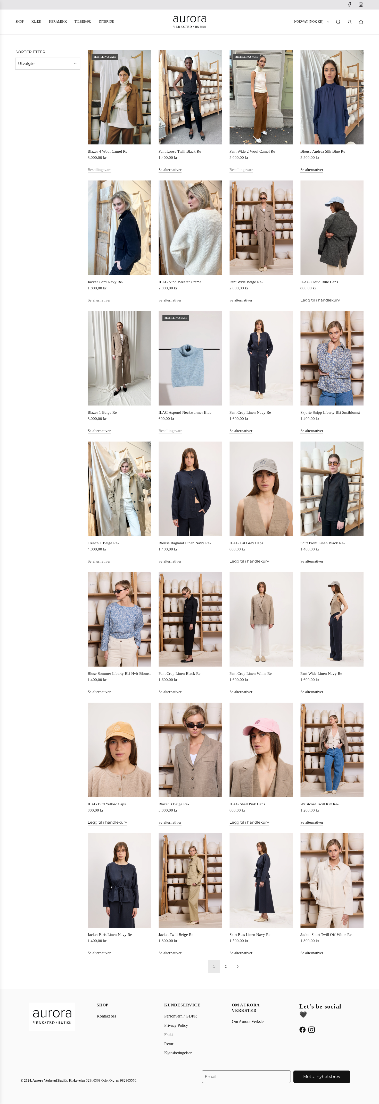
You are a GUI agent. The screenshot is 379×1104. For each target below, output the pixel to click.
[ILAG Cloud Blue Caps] (332, 227)
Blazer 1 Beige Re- (103, 412)
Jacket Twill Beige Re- (177, 935)
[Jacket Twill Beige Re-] (190, 880)
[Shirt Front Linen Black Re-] (332, 489)
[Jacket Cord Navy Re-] (119, 227)
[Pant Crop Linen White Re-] (261, 619)
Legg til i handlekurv (320, 300)
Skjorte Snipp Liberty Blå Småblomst (330, 412)
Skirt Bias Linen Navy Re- (250, 935)
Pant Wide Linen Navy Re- (321, 673)
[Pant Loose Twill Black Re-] (190, 97)
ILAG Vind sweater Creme (180, 282)
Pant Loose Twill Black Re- (180, 151)
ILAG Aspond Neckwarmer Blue (185, 412)
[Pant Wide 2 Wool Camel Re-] (261, 97)
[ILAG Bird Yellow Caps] (119, 750)
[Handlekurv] (361, 22)
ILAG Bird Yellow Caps (107, 804)
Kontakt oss (106, 1016)
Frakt (168, 1034)
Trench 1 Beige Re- (103, 543)
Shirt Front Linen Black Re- (322, 543)
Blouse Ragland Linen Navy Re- (185, 543)
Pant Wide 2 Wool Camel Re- (252, 151)
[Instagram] (361, 4)
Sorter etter (30, 52)
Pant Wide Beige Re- (246, 282)
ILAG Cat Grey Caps (246, 543)
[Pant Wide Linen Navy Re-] (332, 619)
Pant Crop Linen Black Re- (180, 673)
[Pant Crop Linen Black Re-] (190, 619)
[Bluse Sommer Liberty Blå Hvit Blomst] (119, 619)
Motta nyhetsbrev (321, 1076)
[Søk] (338, 22)
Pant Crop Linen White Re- (251, 673)
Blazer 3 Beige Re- (174, 804)
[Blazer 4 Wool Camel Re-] (119, 97)
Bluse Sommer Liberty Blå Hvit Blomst (119, 673)
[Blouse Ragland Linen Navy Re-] (190, 489)
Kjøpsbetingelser (178, 1053)
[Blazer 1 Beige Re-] (119, 358)
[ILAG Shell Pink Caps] (261, 750)
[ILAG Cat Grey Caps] (261, 489)
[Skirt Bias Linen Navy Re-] (261, 880)
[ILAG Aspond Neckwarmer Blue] (190, 358)
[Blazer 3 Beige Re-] (190, 750)
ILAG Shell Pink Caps (247, 804)
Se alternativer (170, 170)
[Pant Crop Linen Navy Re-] (261, 358)
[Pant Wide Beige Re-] (261, 227)
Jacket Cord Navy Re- (105, 282)
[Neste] (237, 966)
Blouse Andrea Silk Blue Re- (323, 151)
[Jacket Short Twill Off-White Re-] (332, 880)
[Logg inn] (349, 22)
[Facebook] (349, 4)
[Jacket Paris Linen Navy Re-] (119, 880)
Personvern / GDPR (180, 1016)
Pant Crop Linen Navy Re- (250, 412)
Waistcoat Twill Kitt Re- (319, 804)
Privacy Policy (176, 1025)
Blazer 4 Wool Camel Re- (108, 151)
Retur (168, 1044)
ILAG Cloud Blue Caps (319, 282)
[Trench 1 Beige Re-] (119, 489)
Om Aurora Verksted (249, 1021)
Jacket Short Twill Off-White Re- (326, 935)
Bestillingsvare (99, 170)
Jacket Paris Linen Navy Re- (110, 935)
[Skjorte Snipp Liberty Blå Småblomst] (332, 358)
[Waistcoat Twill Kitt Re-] (332, 750)
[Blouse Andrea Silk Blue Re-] (332, 97)
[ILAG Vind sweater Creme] (190, 227)
